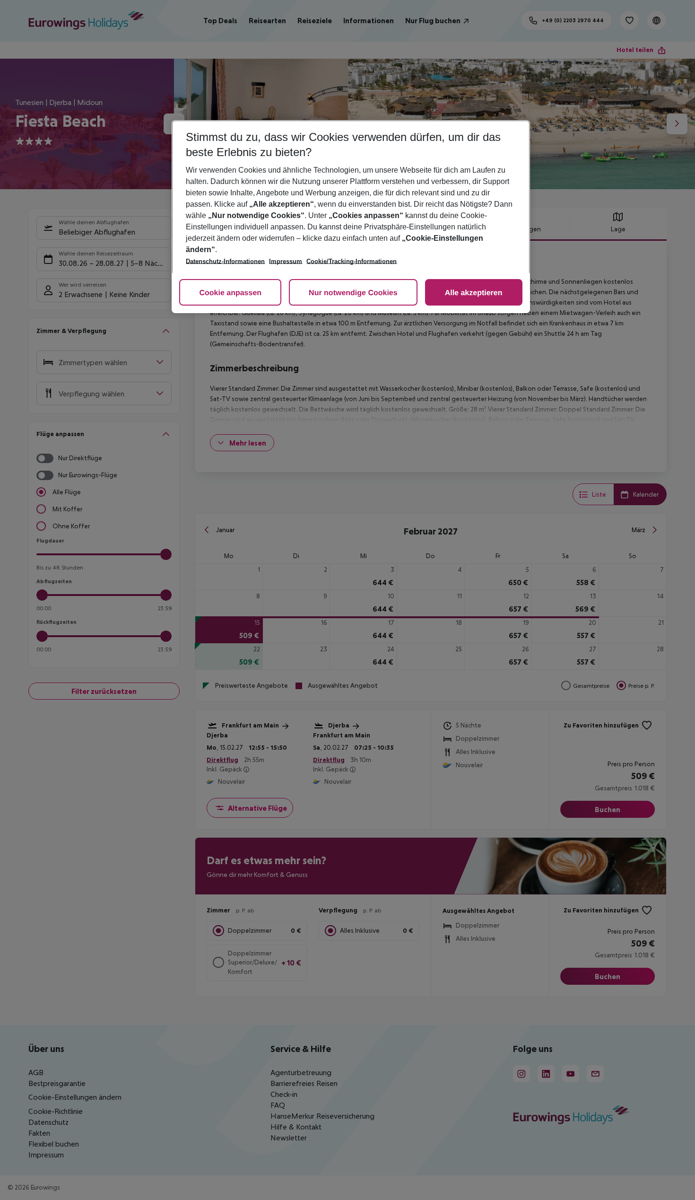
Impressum (285, 261)
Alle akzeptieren (474, 293)
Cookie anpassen (230, 293)
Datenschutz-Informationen (225, 261)
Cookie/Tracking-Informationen (351, 261)
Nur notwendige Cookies (353, 293)
